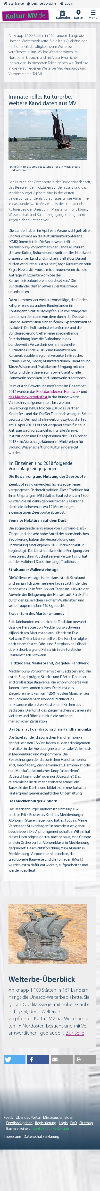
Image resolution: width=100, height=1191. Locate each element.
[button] (14, 1059)
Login (69, 4)
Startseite (16, 4)
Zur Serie (75, 1033)
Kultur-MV (26, 16)
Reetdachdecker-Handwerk (58, 392)
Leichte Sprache (44, 4)
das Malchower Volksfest (28, 397)
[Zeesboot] (47, 134)
